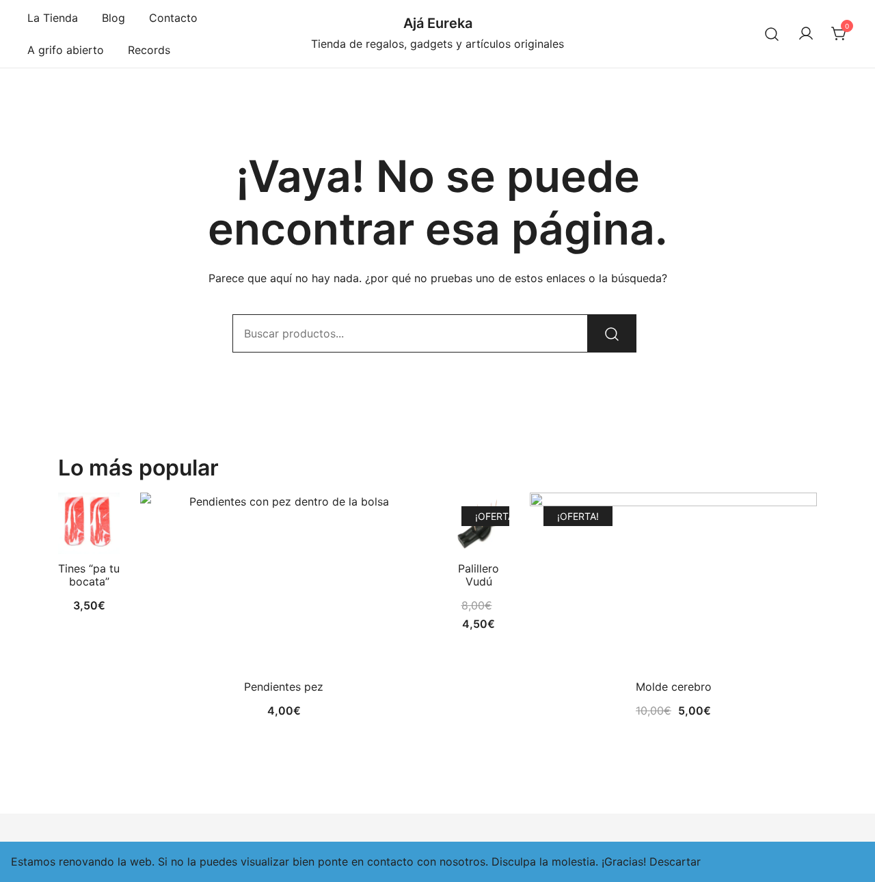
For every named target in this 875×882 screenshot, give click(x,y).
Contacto (173, 18)
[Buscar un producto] (772, 34)
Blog (113, 18)
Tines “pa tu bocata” (89, 575)
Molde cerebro (674, 686)
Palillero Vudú (478, 575)
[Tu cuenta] (806, 34)
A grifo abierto (65, 50)
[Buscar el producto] (611, 333)
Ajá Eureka (437, 23)
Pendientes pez (283, 686)
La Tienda (52, 18)
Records (149, 50)
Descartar (675, 861)
